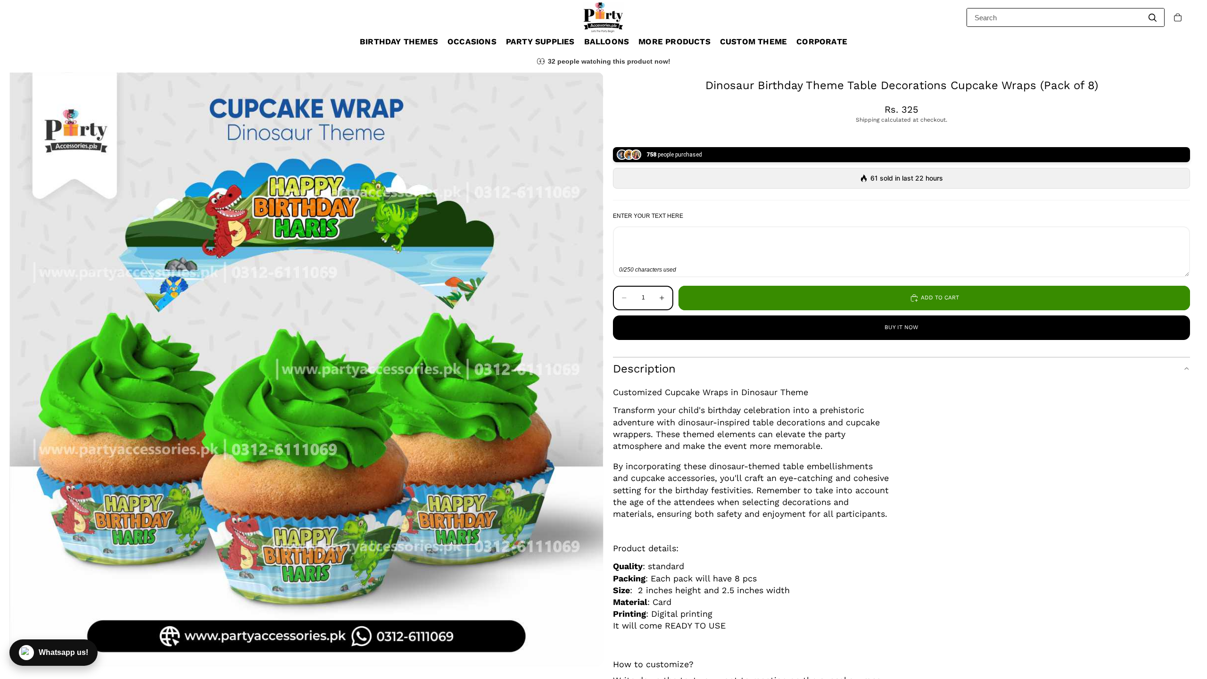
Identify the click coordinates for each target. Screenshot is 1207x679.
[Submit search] (1152, 17)
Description (644, 368)
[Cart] (1177, 17)
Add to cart (940, 297)
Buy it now (901, 327)
